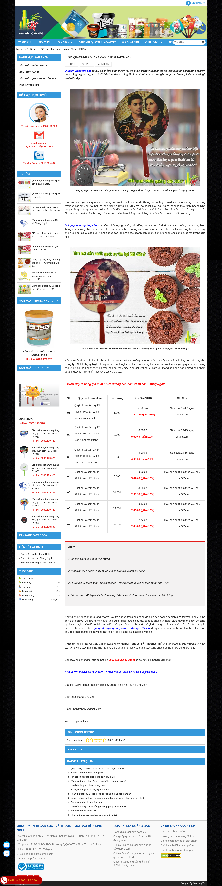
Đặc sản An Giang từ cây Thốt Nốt (38, 562)
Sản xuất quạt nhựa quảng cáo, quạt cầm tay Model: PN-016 (45, 433)
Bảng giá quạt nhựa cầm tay (97, 42)
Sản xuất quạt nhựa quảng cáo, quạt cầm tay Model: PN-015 (45, 450)
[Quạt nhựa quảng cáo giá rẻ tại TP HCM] (24, 253)
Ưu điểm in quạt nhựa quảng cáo (88, 785)
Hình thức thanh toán (173, 831)
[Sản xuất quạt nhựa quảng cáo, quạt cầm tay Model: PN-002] (24, 527)
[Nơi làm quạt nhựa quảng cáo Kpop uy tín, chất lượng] (24, 214)
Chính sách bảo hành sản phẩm (179, 840)
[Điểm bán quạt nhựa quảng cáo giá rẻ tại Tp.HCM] (24, 293)
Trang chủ (25, 42)
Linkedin (104, 64)
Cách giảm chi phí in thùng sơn (87, 802)
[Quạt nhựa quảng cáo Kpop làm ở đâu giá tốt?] (24, 188)
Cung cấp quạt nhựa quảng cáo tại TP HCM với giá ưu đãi (46, 262)
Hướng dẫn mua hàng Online (178, 836)
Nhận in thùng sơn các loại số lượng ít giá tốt (94, 815)
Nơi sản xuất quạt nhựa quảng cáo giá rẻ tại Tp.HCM (44, 275)
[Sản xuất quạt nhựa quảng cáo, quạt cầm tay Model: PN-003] (24, 509)
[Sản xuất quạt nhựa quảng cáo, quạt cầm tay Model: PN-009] (24, 475)
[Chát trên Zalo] (6, 853)
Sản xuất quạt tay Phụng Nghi (36, 558)
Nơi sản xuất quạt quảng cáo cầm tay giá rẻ (93, 777)
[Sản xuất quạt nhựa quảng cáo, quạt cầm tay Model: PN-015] (24, 458)
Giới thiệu (45, 42)
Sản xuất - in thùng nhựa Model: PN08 (39, 353)
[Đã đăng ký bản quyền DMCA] (171, 857)
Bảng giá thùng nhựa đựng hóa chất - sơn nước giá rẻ (98, 781)
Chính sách (152, 42)
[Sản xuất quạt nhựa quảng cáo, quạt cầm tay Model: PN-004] (24, 492)
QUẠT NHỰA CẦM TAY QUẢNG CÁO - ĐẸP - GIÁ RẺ (98, 768)
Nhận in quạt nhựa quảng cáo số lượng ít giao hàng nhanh (101, 793)
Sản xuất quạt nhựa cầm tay (37, 78)
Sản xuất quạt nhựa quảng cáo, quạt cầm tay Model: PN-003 (45, 502)
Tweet (87, 64)
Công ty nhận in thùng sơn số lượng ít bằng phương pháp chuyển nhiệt (107, 798)
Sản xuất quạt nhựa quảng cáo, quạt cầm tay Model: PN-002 (45, 519)
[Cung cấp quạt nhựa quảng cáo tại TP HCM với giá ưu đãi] (24, 266)
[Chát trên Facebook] (6, 845)
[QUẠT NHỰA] (39, 395)
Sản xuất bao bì (29, 72)
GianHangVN (199, 883)
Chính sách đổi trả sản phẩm (177, 845)
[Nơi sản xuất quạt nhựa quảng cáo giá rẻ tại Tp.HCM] (24, 280)
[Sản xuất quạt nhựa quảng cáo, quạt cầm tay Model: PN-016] (24, 441)
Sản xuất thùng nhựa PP (83, 810)
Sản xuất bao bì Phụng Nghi (35, 554)
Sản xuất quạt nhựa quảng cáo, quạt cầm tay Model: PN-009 (45, 467)
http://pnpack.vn (36, 858)
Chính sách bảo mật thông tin (177, 850)
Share (72, 64)
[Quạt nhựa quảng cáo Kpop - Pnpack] (24, 201)
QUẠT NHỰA (26, 419)
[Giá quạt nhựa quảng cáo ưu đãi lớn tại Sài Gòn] (24, 240)
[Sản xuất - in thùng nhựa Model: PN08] (39, 327)
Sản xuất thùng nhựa (33, 65)
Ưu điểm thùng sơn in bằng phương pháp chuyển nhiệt (99, 806)
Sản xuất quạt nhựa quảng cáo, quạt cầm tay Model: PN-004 (45, 485)
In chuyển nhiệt (29, 85)
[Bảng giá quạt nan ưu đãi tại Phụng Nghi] (24, 227)
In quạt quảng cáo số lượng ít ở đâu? (90, 789)
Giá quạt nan (130, 42)
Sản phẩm (64, 42)
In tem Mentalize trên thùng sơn (87, 772)
